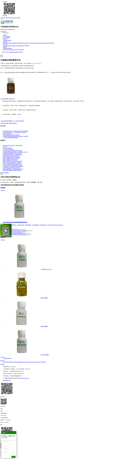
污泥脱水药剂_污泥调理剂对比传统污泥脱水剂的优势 (15, 234)
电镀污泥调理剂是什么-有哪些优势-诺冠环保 (13, 169)
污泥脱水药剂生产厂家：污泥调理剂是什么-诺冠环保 (14, 132)
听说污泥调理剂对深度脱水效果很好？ (11, 135)
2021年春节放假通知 (7, 148)
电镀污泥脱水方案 (50, 43)
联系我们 (27, 45)
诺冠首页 (5, 35)
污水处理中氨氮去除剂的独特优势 (10, 137)
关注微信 (5, 1)
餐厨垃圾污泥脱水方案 (25, 43)
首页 (8, 52)
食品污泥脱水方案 (15, 43)
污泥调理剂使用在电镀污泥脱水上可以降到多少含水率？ (15, 152)
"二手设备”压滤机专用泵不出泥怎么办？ (12, 229)
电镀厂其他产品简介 (7, 133)
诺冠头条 (5, 49)
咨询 (1, 408)
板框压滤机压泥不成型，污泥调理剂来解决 (12, 154)
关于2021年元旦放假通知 (8, 149)
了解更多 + (2, 190)
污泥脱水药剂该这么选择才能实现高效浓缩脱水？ (14, 233)
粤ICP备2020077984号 (24, 378)
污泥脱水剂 (3, 65)
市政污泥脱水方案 (7, 43)
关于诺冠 (5, 44)
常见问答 (18, 49)
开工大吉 (5, 146)
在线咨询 (2, 172)
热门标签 (9, 380)
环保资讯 (14, 49)
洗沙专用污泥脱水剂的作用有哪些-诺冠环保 (12, 165)
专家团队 (14, 45)
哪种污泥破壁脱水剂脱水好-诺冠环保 (11, 158)
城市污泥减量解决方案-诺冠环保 (10, 159)
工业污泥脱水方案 (34, 43)
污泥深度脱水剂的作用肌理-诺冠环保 (11, 156)
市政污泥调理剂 (6, 37)
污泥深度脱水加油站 (7, 48)
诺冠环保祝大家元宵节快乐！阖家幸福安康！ (13, 145)
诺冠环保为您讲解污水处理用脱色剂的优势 (12, 150)
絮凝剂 (9, 40)
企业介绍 (5, 45)
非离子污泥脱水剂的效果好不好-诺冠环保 (12, 163)
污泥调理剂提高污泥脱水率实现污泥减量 (12, 232)
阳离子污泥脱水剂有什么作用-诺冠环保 (11, 157)
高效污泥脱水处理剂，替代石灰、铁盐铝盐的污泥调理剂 (15, 131)
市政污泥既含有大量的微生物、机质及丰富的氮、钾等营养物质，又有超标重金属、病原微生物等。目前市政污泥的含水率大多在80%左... (33, 225)
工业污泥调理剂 (6, 36)
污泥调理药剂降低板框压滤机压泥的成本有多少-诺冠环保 (15, 136)
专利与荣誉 (18, 45)
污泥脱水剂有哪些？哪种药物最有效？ (9, 123)
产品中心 (5, 39)
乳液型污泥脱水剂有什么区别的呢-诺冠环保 (12, 161)
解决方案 (5, 41)
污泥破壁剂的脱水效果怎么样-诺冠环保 (11, 167)
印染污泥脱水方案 (42, 43)
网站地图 (5, 15)
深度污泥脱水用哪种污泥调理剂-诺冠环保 (12, 170)
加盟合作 (23, 45)
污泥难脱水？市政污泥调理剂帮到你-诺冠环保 (13, 166)
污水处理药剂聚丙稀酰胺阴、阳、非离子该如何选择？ (12, 121)
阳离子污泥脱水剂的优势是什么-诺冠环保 (12, 162)
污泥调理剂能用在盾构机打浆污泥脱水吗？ (12, 153)
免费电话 (7, 172)
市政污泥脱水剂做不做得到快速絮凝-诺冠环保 (15, 222)
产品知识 (22, 49)
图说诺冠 (9, 45)
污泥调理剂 (5, 40)
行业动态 (9, 49)
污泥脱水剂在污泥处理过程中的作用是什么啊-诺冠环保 (15, 230)
